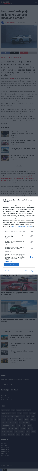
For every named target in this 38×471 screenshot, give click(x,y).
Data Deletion (9, 271)
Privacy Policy (29, 271)
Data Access (19, 271)
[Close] (34, 200)
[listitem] (19, 232)
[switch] (31, 236)
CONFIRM (11, 264)
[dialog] (19, 235)
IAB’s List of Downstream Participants (21, 226)
